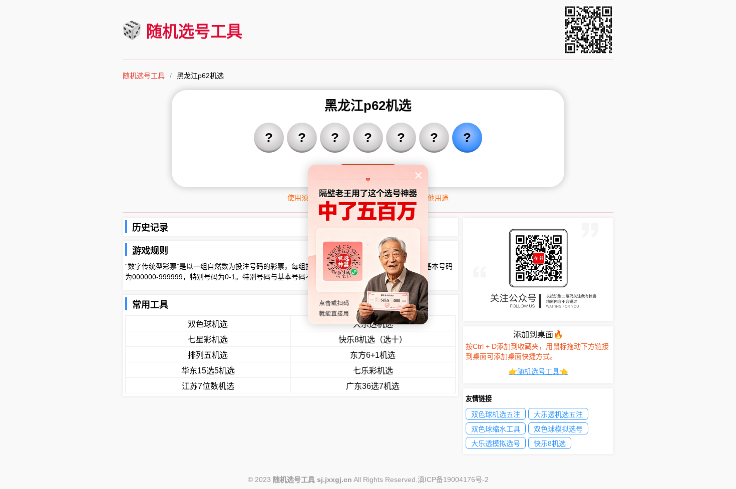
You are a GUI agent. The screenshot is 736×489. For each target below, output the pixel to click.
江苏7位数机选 (208, 386)
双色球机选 (208, 324)
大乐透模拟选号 (495, 443)
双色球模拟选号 (558, 429)
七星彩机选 (208, 339)
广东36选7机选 (373, 386)
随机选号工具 (194, 32)
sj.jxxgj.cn (334, 479)
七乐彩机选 (373, 370)
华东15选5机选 (208, 370)
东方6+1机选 (373, 355)
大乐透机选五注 (558, 414)
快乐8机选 (550, 443)
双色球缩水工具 (495, 429)
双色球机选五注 (495, 414)
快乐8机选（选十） (372, 339)
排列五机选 (208, 355)
